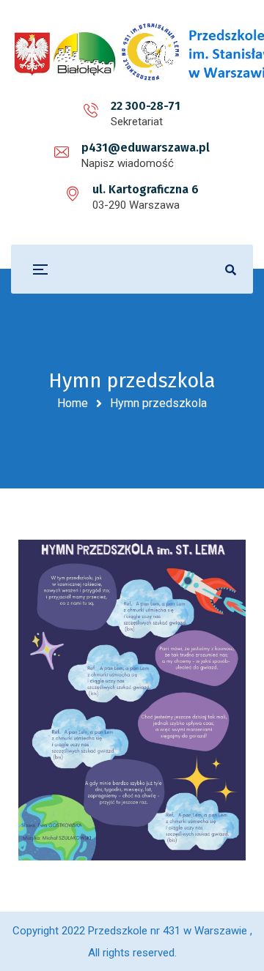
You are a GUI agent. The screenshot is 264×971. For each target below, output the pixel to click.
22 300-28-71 (145, 106)
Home (72, 403)
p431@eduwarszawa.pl (145, 148)
